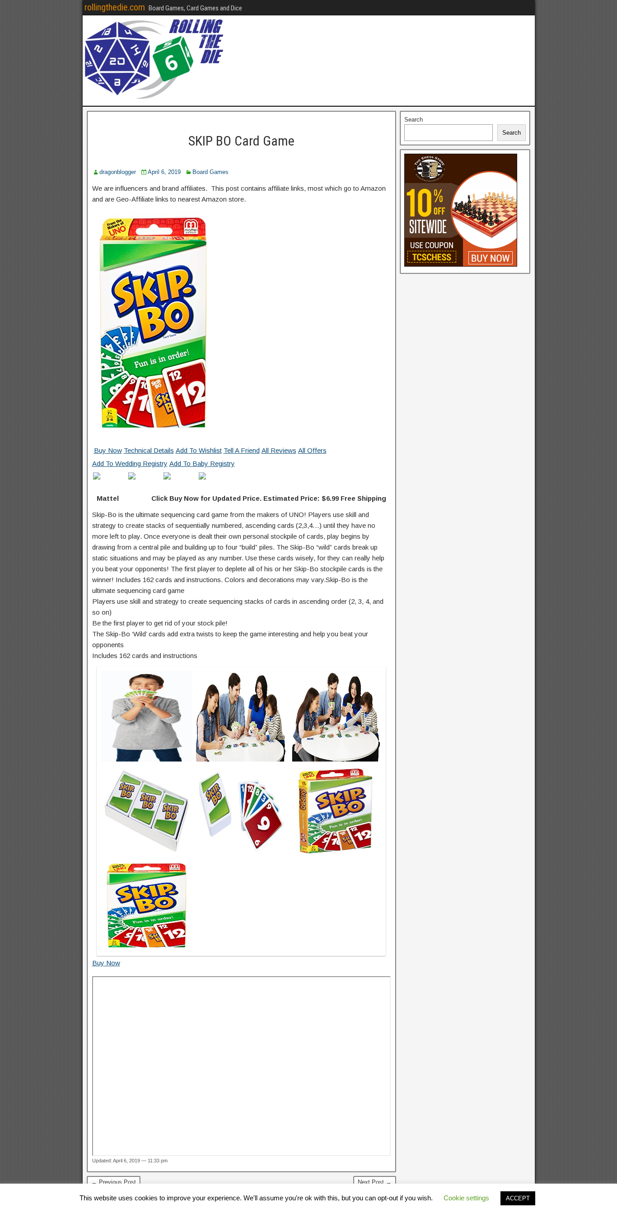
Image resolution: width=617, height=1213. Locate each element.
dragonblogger (117, 172)
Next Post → (375, 1182)
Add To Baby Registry (202, 463)
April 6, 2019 (164, 172)
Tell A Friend (242, 450)
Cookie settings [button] (466, 1198)
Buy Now (108, 450)
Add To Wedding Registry (130, 463)
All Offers (312, 450)
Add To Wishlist (199, 450)
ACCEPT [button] (518, 1198)
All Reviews (279, 450)
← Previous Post (113, 1182)
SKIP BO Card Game (241, 141)
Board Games (210, 172)
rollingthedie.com (114, 7)
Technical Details (149, 450)
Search (413, 119)
